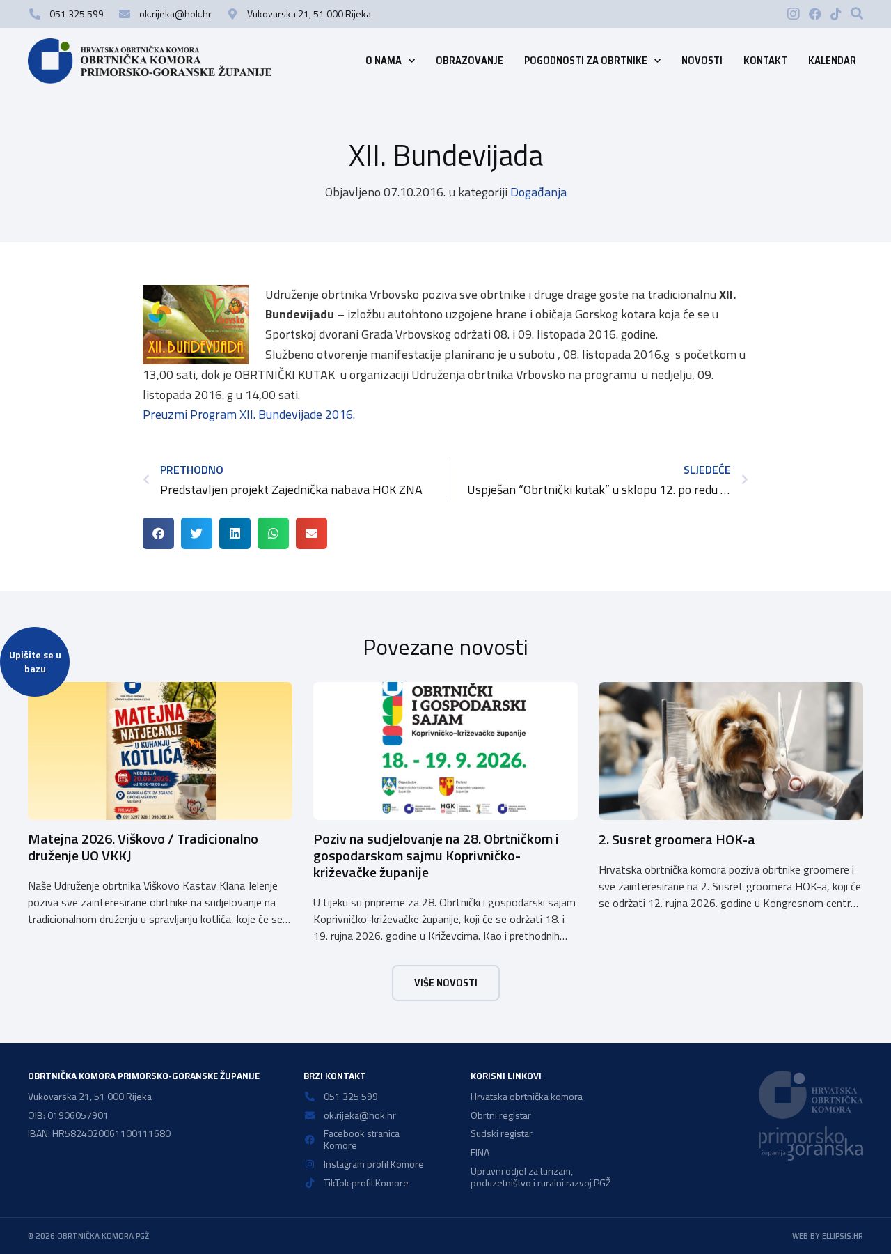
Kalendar (832, 60)
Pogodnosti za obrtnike (585, 60)
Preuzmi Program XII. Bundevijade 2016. (249, 414)
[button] (857, 13)
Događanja (538, 192)
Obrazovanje (469, 60)
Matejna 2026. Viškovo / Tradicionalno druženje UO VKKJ (143, 847)
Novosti (702, 60)
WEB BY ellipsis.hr (827, 1235)
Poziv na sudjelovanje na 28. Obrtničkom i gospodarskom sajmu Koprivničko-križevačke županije (436, 855)
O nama (383, 60)
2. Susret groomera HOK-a (677, 839)
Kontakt (765, 60)
